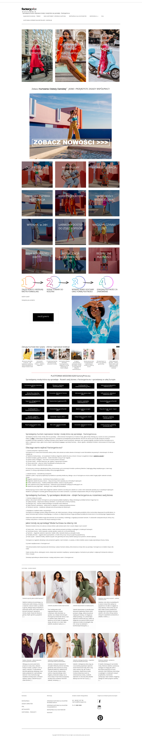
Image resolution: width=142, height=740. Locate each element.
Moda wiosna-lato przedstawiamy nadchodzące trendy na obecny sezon (89, 363)
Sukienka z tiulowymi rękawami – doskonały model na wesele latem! (56, 660)
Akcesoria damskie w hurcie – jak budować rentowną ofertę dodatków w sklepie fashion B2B (27, 363)
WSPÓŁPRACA (93, 16)
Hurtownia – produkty (29, 712)
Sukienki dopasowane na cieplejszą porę (83, 605)
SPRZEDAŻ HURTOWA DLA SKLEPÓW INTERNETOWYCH (57, 701)
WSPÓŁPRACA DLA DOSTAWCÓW (77, 16)
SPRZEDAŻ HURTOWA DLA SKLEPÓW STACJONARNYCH (57, 706)
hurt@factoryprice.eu (80, 702)
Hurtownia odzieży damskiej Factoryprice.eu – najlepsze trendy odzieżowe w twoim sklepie (64, 364)
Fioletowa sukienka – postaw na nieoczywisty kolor (106, 660)
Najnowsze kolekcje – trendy (32, 16)
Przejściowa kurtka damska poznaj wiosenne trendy (52, 362)
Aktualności (26, 709)
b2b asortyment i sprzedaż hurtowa (55, 16)
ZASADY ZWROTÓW (27, 703)
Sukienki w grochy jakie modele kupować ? (33, 598)
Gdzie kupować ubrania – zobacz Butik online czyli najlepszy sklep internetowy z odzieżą (113, 364)
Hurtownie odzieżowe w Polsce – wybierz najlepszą (39, 363)
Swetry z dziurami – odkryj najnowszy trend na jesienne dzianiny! (32, 660)
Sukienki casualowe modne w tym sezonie (58, 605)
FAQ (102, 16)
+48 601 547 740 (78, 700)
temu (91, 468)
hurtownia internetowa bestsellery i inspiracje (37, 20)
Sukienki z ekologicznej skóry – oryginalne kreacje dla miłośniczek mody (83, 660)
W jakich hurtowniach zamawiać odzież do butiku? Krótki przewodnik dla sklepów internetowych (76, 365)
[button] (118, 346)
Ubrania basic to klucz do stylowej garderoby (101, 362)
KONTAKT (50, 712)
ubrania (62, 442)
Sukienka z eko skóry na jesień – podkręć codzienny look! (108, 599)
